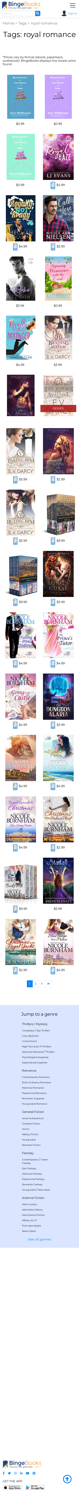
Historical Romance (33, 1087)
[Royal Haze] (58, 157)
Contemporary (30, 1159)
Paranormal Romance (34, 1093)
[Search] (37, 13)
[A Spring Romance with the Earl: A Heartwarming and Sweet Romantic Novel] (58, 278)
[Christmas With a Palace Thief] (58, 819)
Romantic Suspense (33, 1098)
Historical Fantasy (32, 1173)
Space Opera (29, 1231)
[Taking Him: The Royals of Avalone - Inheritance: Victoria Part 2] (21, 451)
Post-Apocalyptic (31, 1225)
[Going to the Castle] (21, 697)
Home (8, 23)
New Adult (44, 1189)
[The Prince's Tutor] (58, 635)
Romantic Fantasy (32, 1184)
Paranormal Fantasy (33, 1179)
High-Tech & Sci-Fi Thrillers (36, 1046)
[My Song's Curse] (58, 574)
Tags (22, 23)
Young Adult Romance (34, 1103)
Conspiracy (28, 1030)
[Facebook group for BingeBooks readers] (4, 1473)
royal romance (44, 23)
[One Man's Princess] (21, 758)
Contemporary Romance (36, 1077)
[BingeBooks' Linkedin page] (21, 1473)
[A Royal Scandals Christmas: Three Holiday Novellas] (21, 819)
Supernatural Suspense (34, 1062)
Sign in (72, 13)
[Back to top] (67, 1479)
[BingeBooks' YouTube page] (27, 1473)
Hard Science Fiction (33, 1215)
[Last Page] (48, 983)
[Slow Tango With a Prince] (58, 942)
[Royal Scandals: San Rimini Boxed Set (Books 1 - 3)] (21, 574)
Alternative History (32, 1209)
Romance (29, 1070)
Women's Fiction (31, 1145)
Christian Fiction (31, 1123)
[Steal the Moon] (21, 395)
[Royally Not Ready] (21, 218)
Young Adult (29, 1139)
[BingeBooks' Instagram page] (15, 1473)
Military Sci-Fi (29, 1220)
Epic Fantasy (29, 1168)
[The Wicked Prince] (58, 758)
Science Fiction (33, 1198)
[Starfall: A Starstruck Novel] (58, 881)
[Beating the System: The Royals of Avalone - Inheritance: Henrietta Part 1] (58, 338)
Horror (26, 1129)
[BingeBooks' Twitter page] (9, 1473)
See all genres (39, 1239)
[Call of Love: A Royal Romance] (58, 218)
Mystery (42, 1024)
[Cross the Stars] (58, 451)
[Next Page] (42, 983)
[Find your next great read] (21, 5)
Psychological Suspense (35, 1057)
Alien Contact (29, 1204)
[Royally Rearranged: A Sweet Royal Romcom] (21, 338)
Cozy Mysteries (30, 1035)
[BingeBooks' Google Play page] (35, 1487)
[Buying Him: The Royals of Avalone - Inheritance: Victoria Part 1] (21, 513)
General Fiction (33, 1112)
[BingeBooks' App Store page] (13, 1487)
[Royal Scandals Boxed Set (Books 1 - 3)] (21, 881)
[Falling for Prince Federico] (21, 635)
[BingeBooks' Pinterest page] (34, 1473)
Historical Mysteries (33, 1051)
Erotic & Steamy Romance (36, 1082)
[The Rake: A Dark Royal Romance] (21, 278)
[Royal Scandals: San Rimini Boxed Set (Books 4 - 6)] (58, 513)
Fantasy (28, 1153)
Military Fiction (30, 1134)
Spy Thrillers (43, 1030)
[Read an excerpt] (53, 186)
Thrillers (27, 1024)
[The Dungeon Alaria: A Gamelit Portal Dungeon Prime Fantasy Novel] (58, 697)
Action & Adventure (33, 1118)
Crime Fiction (29, 1041)
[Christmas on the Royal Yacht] (21, 942)
